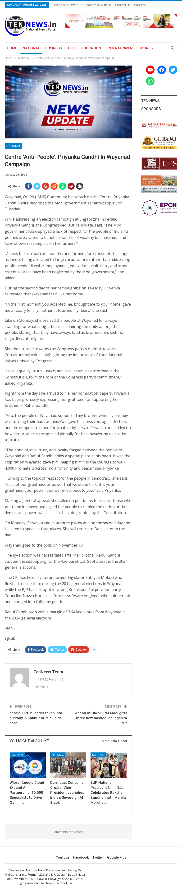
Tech (71, 48)
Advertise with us (99, 5)
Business (53, 48)
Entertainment (121, 48)
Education (91, 48)
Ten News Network (65, 5)
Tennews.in (16, 870)
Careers (140, 5)
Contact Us (123, 5)
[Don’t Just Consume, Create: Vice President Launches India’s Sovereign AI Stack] (68, 765)
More (145, 48)
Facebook (81, 857)
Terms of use (64, 883)
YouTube (62, 857)
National (31, 48)
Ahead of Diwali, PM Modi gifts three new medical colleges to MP (101, 718)
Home (12, 48)
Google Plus (116, 857)
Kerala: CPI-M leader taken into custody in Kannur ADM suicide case (35, 718)
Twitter (98, 857)
